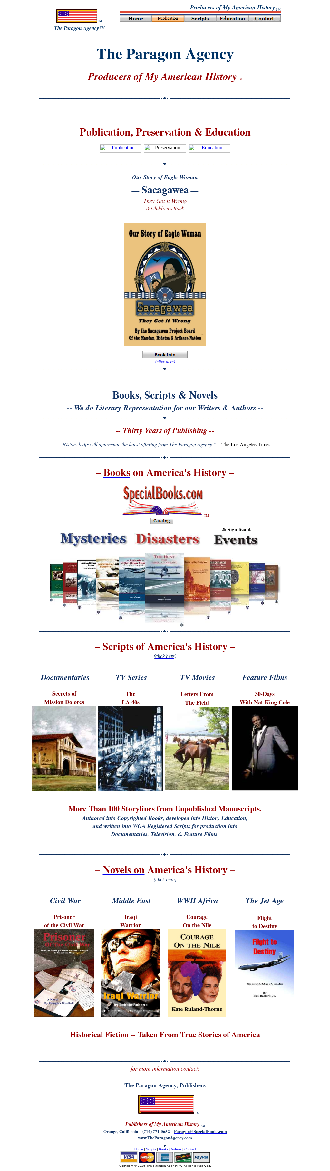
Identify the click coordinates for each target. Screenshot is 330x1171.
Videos (176, 1149)
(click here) (165, 361)
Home (138, 1149)
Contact (190, 1149)
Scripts (151, 1149)
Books (163, 1149)
